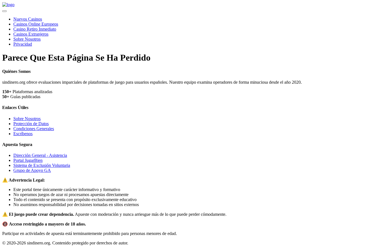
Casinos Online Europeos (35, 24)
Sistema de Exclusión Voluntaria (41, 165)
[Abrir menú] (4, 11)
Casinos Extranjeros (30, 34)
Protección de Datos (31, 123)
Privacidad (22, 44)
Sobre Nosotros (27, 39)
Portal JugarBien (28, 160)
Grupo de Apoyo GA (32, 170)
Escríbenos (23, 133)
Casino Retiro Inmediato (34, 29)
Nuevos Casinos (27, 19)
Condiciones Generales (33, 128)
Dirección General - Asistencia (40, 155)
